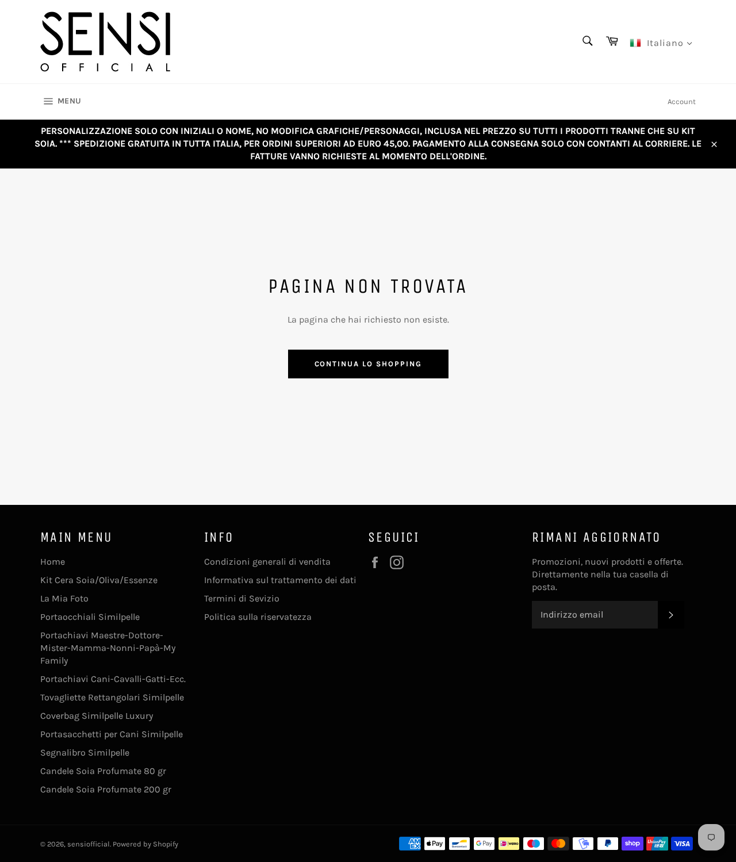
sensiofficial (88, 844)
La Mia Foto (64, 598)
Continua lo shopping (368, 363)
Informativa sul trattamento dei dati (280, 579)
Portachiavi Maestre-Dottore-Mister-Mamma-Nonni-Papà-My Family (107, 648)
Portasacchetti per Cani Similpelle (111, 734)
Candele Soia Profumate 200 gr (105, 789)
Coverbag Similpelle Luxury (96, 715)
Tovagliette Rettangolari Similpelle (112, 697)
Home (52, 561)
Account (682, 101)
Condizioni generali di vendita (267, 561)
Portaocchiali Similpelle (90, 616)
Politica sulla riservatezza (258, 616)
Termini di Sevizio (241, 598)
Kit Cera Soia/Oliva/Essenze (99, 579)
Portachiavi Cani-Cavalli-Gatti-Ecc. (113, 678)
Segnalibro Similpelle (84, 752)
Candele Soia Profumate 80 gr (103, 770)
